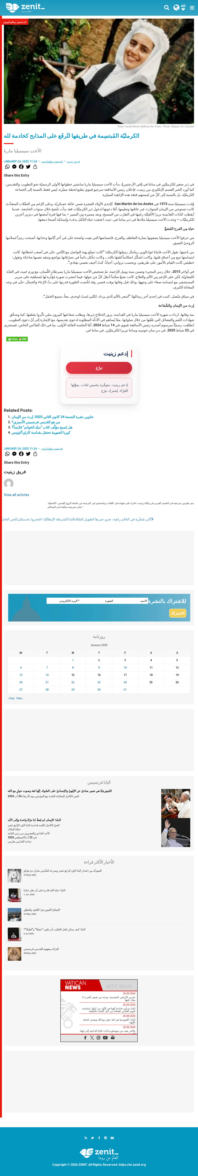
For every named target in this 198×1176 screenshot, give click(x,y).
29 (72, 689)
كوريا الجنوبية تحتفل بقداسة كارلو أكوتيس (41, 432)
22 (72, 682)
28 (47, 689)
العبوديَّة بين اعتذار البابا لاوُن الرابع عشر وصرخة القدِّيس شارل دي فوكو (63, 870)
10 (125, 667)
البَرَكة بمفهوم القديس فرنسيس (41, 948)
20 (20, 682)
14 (47, 674)
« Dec (11, 698)
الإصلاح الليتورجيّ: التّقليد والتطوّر (42, 909)
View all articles (16, 495)
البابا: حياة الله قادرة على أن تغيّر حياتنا (44, 890)
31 (125, 689)
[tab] (80, 985)
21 (47, 682)
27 (20, 689)
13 (20, 674)
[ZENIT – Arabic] (55, 8)
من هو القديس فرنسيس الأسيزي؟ (36, 422)
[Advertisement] (99, 558)
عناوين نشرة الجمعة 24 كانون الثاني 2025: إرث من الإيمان (53, 417)
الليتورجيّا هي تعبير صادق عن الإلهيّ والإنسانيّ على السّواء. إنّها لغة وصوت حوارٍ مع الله (60, 791)
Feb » (19, 698)
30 (99, 689)
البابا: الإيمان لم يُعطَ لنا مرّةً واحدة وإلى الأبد (34, 820)
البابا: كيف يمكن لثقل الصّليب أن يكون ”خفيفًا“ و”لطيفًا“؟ (54, 929)
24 (125, 682)
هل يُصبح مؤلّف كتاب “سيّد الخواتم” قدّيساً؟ (42, 427)
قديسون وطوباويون (14, 22)
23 (99, 682)
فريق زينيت (73, 161)
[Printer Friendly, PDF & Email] (17, 339)
